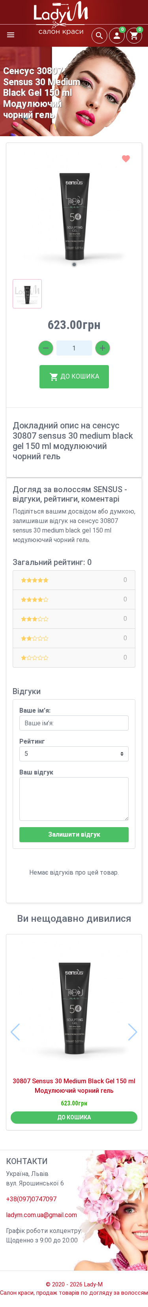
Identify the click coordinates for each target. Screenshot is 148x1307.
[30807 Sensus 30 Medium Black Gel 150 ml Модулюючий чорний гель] (74, 1005)
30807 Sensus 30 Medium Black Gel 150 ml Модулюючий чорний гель (74, 1085)
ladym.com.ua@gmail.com (41, 1215)
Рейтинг (32, 741)
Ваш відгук (36, 772)
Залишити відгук (74, 834)
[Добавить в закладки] (125, 158)
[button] (74, 264)
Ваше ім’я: (35, 710)
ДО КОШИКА (79, 376)
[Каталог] (10, 35)
